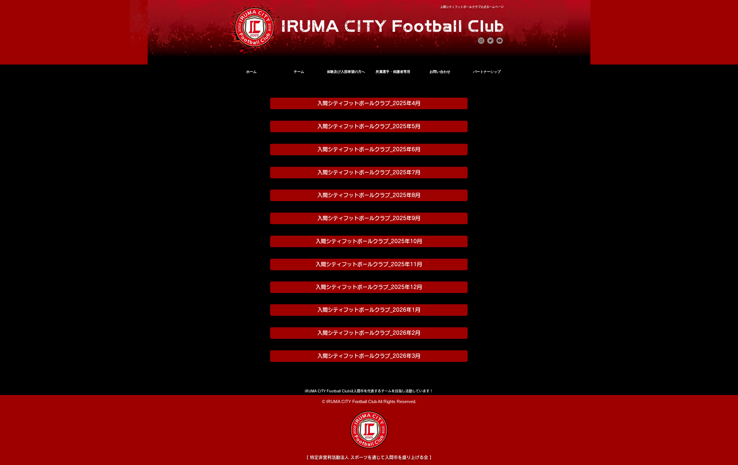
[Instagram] (481, 40)
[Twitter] (490, 40)
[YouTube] (499, 40)
